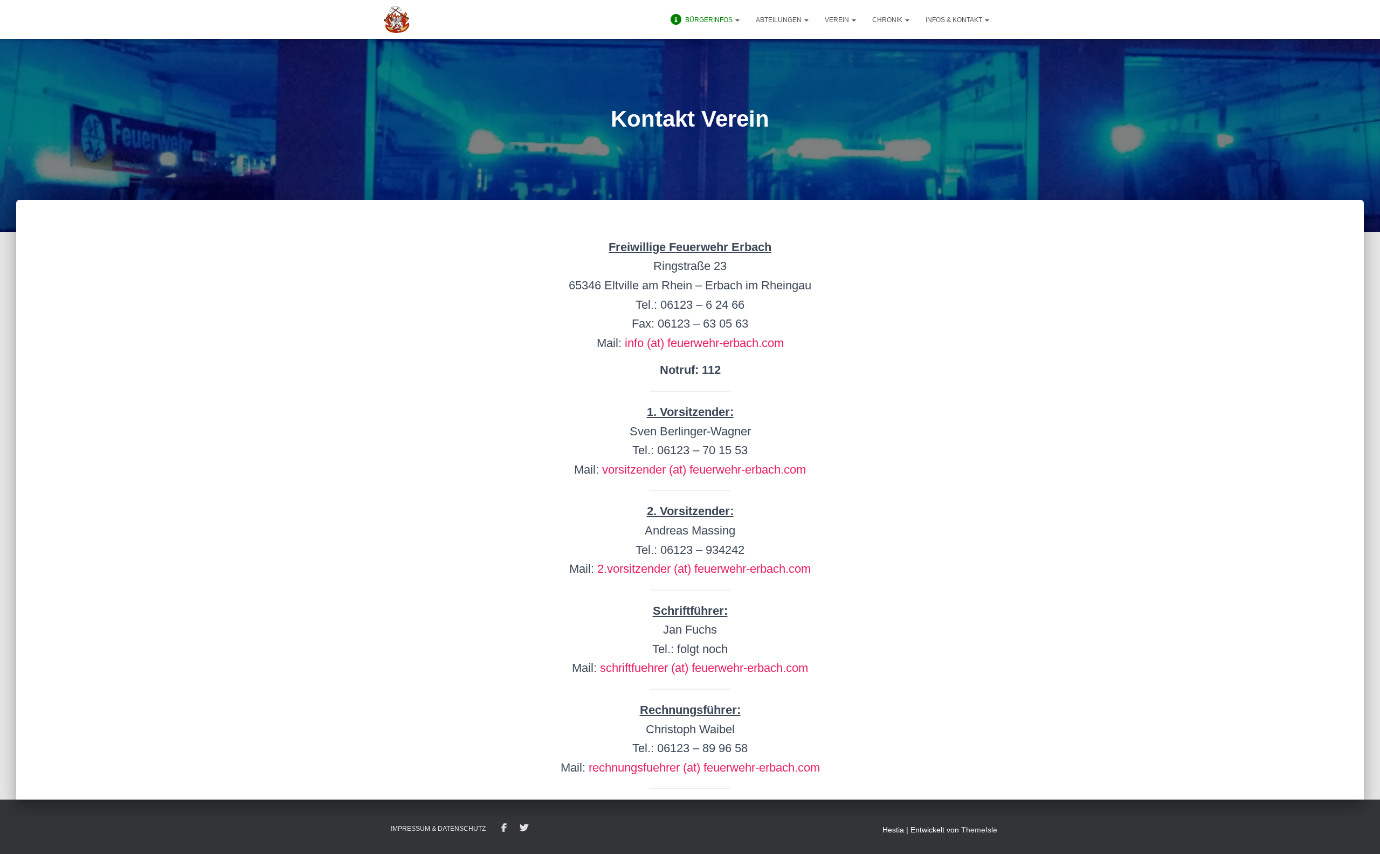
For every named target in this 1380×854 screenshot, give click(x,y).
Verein (838, 20)
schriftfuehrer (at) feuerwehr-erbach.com (704, 668)
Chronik (888, 20)
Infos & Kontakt (955, 20)
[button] (737, 20)
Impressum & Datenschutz (438, 828)
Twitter (524, 828)
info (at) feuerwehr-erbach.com (704, 343)
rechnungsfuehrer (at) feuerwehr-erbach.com (704, 767)
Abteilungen (779, 20)
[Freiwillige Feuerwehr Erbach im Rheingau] (397, 19)
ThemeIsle (979, 829)
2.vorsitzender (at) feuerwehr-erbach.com (704, 568)
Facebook (504, 828)
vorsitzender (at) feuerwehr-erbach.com (704, 469)
